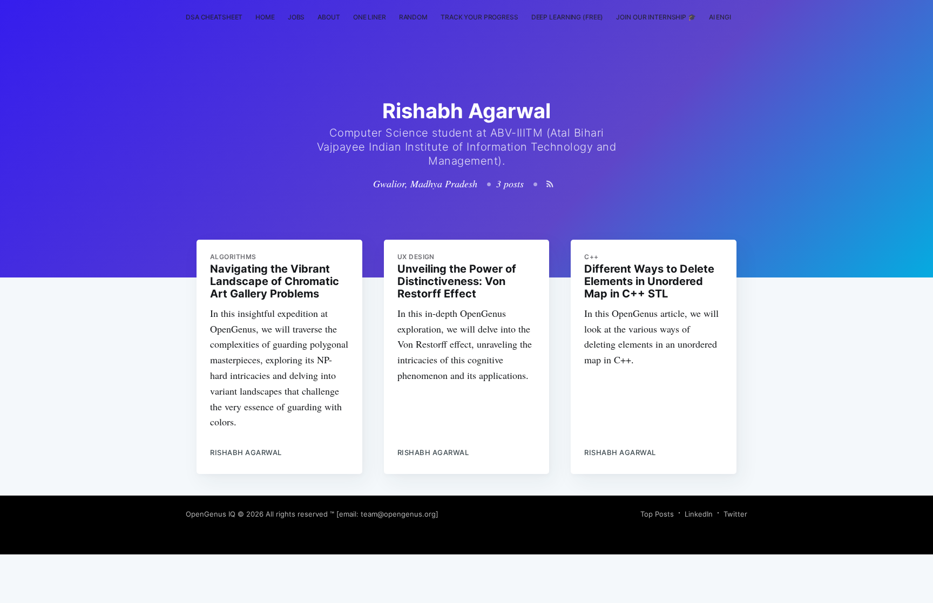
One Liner (369, 17)
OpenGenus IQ (210, 514)
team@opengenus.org (398, 514)
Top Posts (657, 514)
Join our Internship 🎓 (655, 17)
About (328, 17)
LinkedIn (699, 514)
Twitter (735, 514)
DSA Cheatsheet (214, 17)
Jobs (296, 17)
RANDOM (413, 17)
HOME (265, 17)
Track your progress (479, 17)
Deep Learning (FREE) (567, 17)
